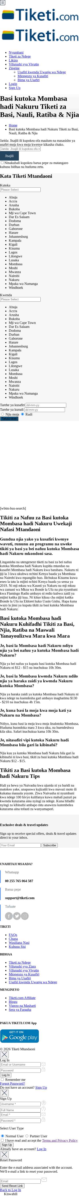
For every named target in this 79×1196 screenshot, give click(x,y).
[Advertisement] (39, 463)
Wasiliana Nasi (19, 942)
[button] (39, 1194)
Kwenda (6, 295)
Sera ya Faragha (20, 1009)
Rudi (28, 414)
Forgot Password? (12, 1083)
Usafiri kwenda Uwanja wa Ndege (42, 72)
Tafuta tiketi (9, 418)
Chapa (13, 939)
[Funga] (4, 1054)
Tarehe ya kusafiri (13, 405)
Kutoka (5, 185)
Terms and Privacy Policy (60, 1140)
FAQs (13, 935)
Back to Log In (10, 1190)
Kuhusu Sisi (17, 946)
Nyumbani (16, 52)
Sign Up (14, 88)
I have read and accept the (41, 1140)
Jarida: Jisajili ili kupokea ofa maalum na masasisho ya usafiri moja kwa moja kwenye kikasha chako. (37, 142)
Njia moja (12, 414)
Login (13, 84)
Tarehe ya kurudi (12, 409)
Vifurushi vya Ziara (22, 966)
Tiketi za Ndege (20, 56)
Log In (41, 1149)
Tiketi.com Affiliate (22, 998)
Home (13, 125)
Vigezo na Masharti (22, 1006)
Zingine (14, 68)
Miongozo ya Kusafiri (33, 76)
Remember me (14, 1079)
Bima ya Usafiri (29, 80)
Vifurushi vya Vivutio (24, 64)
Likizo (13, 60)
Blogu (13, 1002)
